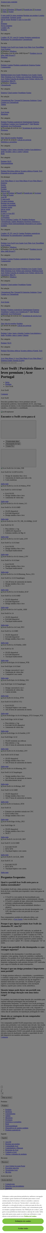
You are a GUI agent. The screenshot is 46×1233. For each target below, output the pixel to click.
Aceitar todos (23, 1228)
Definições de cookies (23, 1221)
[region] (23, 1211)
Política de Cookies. (30, 1216)
